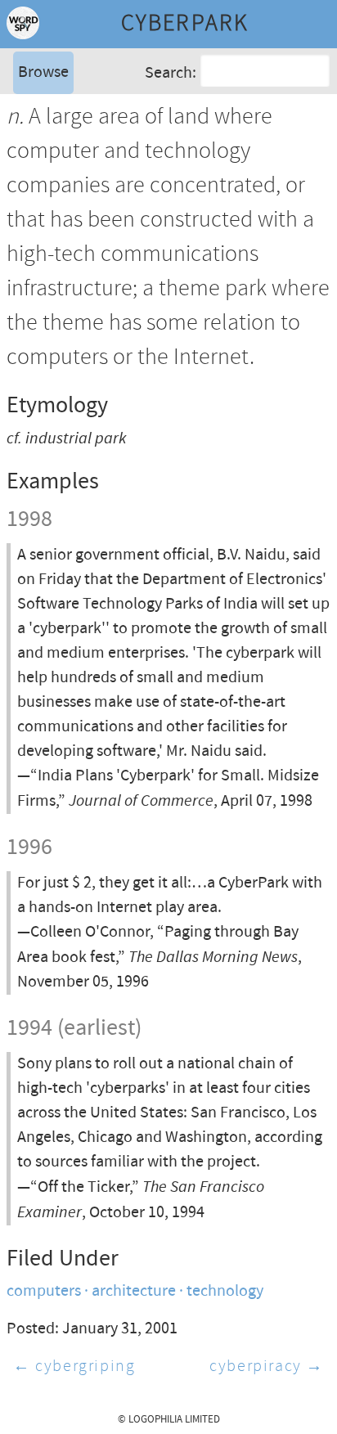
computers (44, 1291)
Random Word (65, 159)
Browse (43, 72)
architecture (134, 1291)
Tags (31, 135)
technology (224, 1291)
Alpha (36, 110)
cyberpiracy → (266, 1366)
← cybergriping (74, 1366)
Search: (170, 72)
